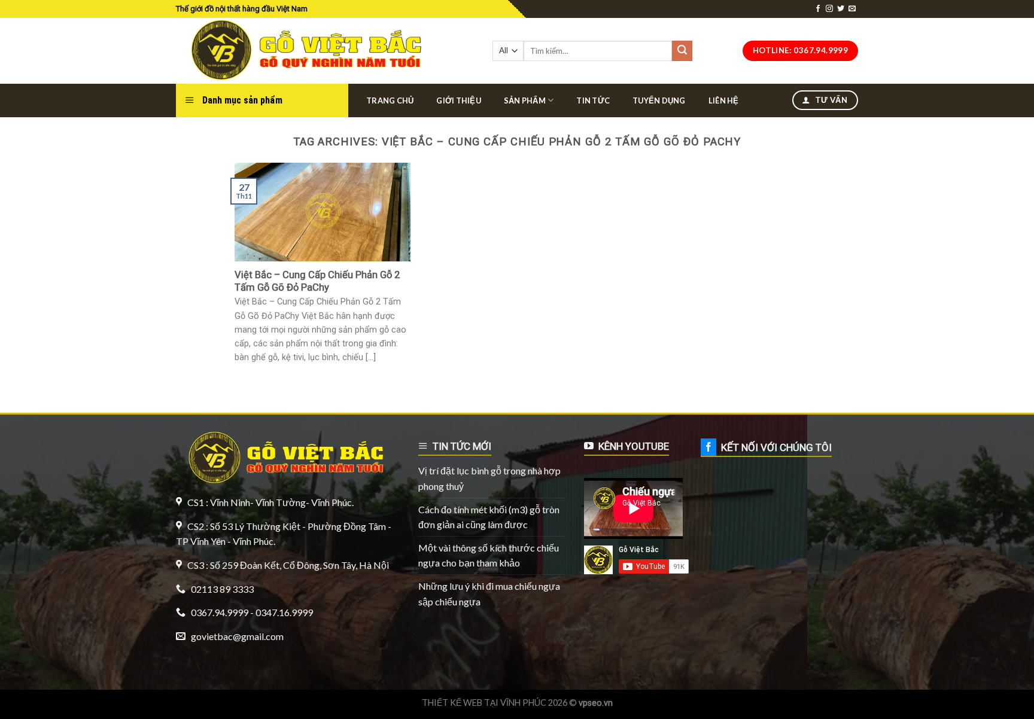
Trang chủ (389, 100)
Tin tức (593, 100)
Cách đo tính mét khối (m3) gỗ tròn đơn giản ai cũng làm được (488, 517)
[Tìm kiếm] (682, 51)
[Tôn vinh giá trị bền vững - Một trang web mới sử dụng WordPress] (303, 51)
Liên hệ (723, 100)
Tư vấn (830, 100)
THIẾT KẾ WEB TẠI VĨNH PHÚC (484, 702)
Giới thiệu (458, 100)
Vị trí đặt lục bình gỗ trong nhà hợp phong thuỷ (489, 478)
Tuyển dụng (659, 100)
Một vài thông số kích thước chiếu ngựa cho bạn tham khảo (488, 555)
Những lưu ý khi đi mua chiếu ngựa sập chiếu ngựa (489, 593)
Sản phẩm (525, 100)
